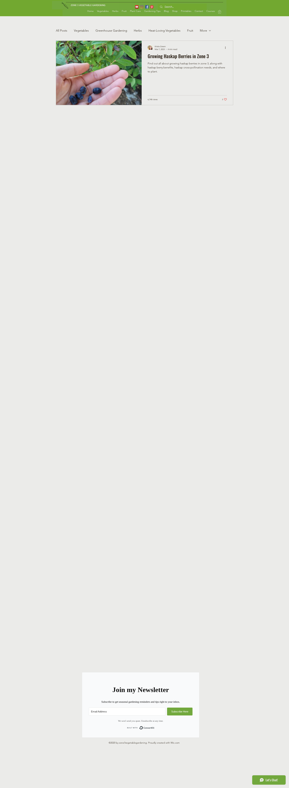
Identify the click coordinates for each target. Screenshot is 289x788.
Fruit (190, 30)
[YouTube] (136, 7)
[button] (219, 12)
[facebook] (147, 7)
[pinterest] (152, 7)
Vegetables (81, 30)
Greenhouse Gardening (111, 30)
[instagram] (141, 7)
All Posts (61, 30)
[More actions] (226, 48)
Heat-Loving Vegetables (164, 30)
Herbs (138, 30)
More (203, 30)
